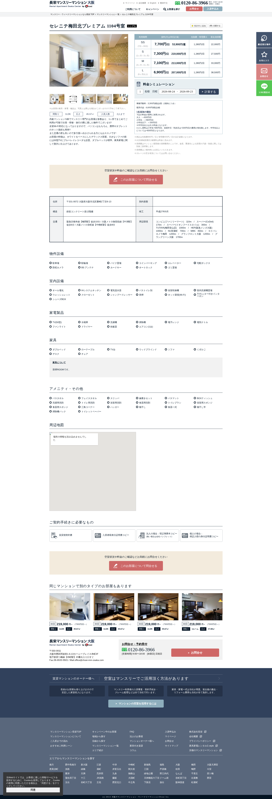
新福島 (147, 764)
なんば (179, 773)
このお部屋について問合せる (138, 179)
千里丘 (194, 773)
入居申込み (213, 9)
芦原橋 (163, 769)
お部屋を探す (173, 9)
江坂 (99, 764)
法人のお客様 (136, 736)
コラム (133, 750)
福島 (162, 764)
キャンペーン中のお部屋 (104, 731)
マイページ (130, 3)
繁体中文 (164, 3)
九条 (114, 773)
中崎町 (131, 764)
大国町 (131, 778)
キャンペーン (152, 9)
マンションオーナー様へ (142, 741)
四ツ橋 (210, 773)
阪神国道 (180, 782)
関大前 (131, 769)
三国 (146, 769)
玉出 (67, 782)
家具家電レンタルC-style (201, 745)
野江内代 (164, 773)
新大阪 (84, 764)
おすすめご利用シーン (61, 745)
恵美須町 (53, 769)
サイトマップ (171, 745)
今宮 (209, 769)
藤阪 (114, 778)
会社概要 (142, 3)
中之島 (131, 782)
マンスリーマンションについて (65, 736)
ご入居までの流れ (59, 741)
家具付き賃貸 (136, 745)
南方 (51, 764)
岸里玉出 (116, 769)
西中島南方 (70, 764)
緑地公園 (148, 773)
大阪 (178, 764)
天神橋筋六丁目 (151, 778)
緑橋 (83, 769)
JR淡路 (100, 778)
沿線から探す (98, 741)
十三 (83, 778)
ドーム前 (164, 778)
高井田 (100, 773)
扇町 (99, 769)
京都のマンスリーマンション (203, 750)
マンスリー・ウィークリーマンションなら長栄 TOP (72, 14)
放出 (162, 782)
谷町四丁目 (181, 778)
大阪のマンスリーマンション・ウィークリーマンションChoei (138, 797)
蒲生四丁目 (70, 778)
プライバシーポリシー (200, 741)
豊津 (67, 773)
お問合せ (194, 9)
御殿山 (131, 773)
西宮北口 (116, 782)
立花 (99, 782)
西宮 (209, 778)
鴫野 (193, 769)
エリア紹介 (97, 750)
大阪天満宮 (212, 764)
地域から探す (98, 736)
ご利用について (133, 9)
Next (124, 99)
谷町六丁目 (86, 782)
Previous (53, 99)
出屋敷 (194, 778)
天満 (83, 773)
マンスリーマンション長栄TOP (65, 731)
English (153, 3)
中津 (114, 764)
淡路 (67, 769)
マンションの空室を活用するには (137, 703)
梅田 (193, 764)
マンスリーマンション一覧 (108, 14)
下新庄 (147, 782)
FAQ (132, 731)
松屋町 (194, 782)
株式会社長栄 (195, 731)
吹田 (178, 769)
